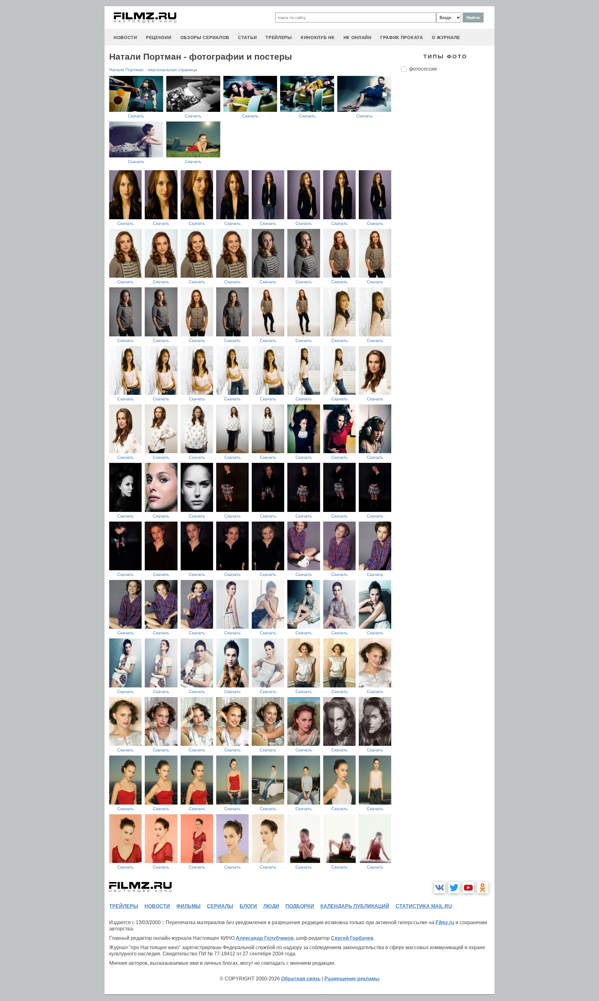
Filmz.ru (445, 922)
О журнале (446, 37)
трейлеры (278, 37)
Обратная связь (301, 978)
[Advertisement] (447, 181)
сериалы (220, 906)
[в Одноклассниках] (482, 887)
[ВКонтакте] (439, 887)
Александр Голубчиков (265, 938)
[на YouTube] (468, 887)
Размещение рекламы (352, 978)
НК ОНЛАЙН (357, 37)
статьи (247, 37)
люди (271, 906)
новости (125, 37)
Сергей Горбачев (352, 938)
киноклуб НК (318, 37)
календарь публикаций (354, 906)
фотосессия (423, 69)
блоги (248, 906)
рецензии (159, 37)
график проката (401, 37)
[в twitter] (454, 887)
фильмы (188, 906)
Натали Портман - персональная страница (153, 69)
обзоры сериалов (205, 37)
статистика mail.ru (424, 906)
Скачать (136, 115)
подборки (299, 906)
